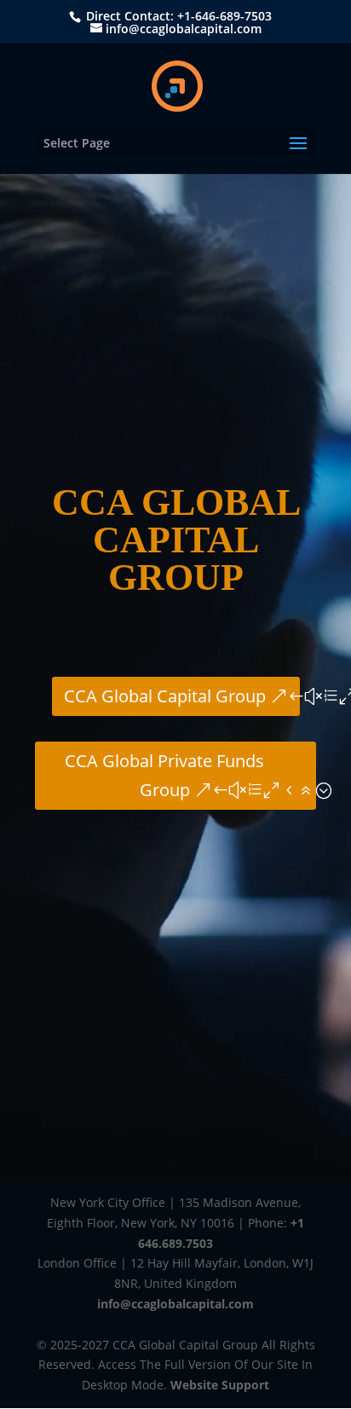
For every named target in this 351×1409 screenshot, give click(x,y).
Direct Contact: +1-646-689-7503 (177, 16)
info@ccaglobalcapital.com (175, 1304)
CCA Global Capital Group (165, 695)
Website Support (219, 1385)
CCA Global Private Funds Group (164, 775)
